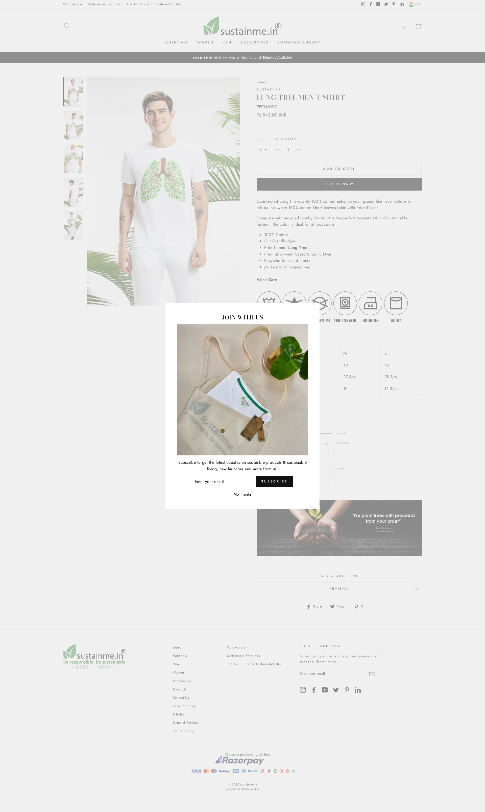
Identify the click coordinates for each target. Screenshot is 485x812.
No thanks (243, 494)
